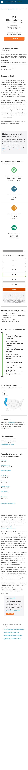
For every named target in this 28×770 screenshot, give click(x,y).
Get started (10, 613)
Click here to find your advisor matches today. (14, 609)
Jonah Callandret (5, 465)
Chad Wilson (4, 497)
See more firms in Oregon (7, 444)
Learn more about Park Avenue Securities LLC (8, 502)
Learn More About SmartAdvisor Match (14, 629)
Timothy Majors (5, 476)
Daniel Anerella (5, 481)
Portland (14, 9)
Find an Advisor (14, 38)
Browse (3, 9)
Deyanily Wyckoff (5, 486)
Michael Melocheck (6, 470)
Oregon (8, 9)
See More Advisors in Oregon (11, 632)
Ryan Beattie (4, 491)
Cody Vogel (4, 460)
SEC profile (12, 422)
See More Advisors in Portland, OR (13, 635)
